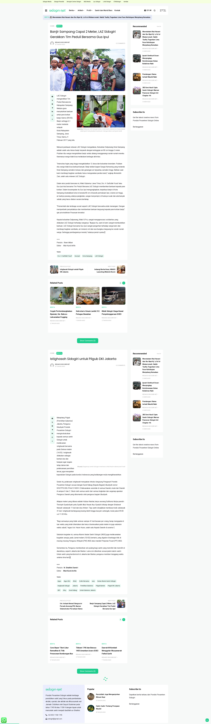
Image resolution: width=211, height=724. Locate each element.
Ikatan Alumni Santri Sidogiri (106, 581)
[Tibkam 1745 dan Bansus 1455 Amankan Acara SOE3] (88, 632)
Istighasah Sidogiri (64, 586)
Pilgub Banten (100, 586)
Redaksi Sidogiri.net (62, 42)
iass (93, 581)
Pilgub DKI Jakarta (114, 586)
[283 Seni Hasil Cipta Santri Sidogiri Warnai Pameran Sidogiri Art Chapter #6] (137, 90)
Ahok (74, 581)
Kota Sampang (87, 256)
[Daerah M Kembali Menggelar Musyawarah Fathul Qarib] (113, 632)
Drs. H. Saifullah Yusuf (65, 256)
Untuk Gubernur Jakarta (87, 590)
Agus (59, 581)
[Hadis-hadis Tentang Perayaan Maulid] (90, 708)
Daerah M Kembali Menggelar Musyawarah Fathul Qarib (112, 651)
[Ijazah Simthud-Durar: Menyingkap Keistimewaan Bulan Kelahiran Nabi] (51, 17)
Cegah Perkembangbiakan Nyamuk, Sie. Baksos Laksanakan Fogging (61, 314)
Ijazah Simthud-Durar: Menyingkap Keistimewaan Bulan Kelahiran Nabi (79, 17)
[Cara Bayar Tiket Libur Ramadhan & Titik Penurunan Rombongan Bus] (62, 632)
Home (52, 26)
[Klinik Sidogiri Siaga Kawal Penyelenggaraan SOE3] (113, 296)
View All (159, 26)
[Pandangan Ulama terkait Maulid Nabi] (137, 77)
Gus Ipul (77, 256)
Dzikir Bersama (84, 581)
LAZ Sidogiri (99, 256)
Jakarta (75, 586)
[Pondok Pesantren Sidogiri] (57, 10)
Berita (47, 17)
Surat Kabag (73, 590)
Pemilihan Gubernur (86, 586)
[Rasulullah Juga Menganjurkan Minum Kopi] (90, 696)
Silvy (64, 590)
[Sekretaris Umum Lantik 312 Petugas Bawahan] (88, 296)
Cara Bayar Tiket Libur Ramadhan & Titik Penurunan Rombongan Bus (61, 651)
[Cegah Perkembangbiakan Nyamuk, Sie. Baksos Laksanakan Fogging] (62, 296)
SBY (59, 590)
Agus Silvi (67, 581)
